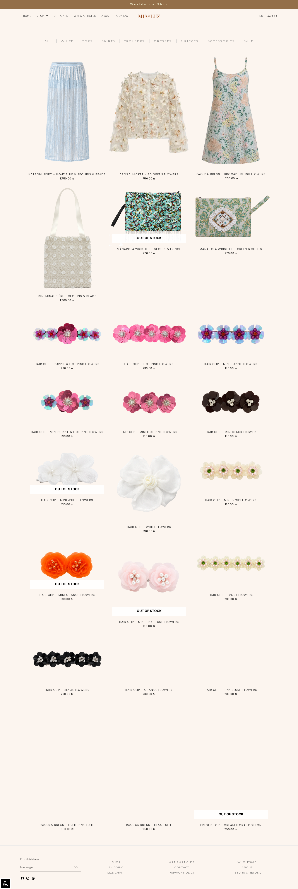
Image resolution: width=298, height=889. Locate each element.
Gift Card (61, 16)
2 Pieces (190, 41)
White (67, 41)
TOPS (87, 41)
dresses (163, 41)
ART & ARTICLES (85, 16)
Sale (248, 41)
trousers (134, 41)
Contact (123, 16)
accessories (221, 41)
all (48, 41)
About (106, 16)
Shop (40, 16)
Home (27, 16)
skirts (108, 41)
